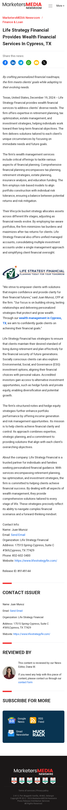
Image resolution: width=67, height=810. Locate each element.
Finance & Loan (13, 22)
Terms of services (27, 791)
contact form (25, 682)
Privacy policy (42, 791)
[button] (50, 6)
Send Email (18, 535)
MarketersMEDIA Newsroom (21, 17)
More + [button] (60, 5)
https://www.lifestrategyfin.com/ (36, 560)
